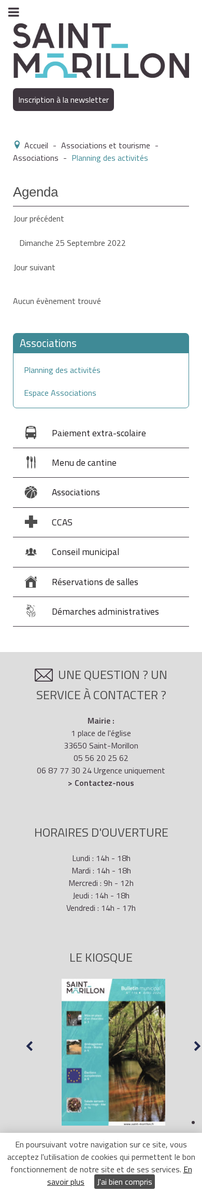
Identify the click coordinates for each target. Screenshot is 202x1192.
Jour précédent (38, 218)
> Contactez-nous (101, 783)
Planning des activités (62, 370)
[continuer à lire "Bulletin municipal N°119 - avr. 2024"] (113, 1052)
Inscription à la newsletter (63, 99)
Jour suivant (34, 267)
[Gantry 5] (101, 50)
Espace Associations (60, 392)
